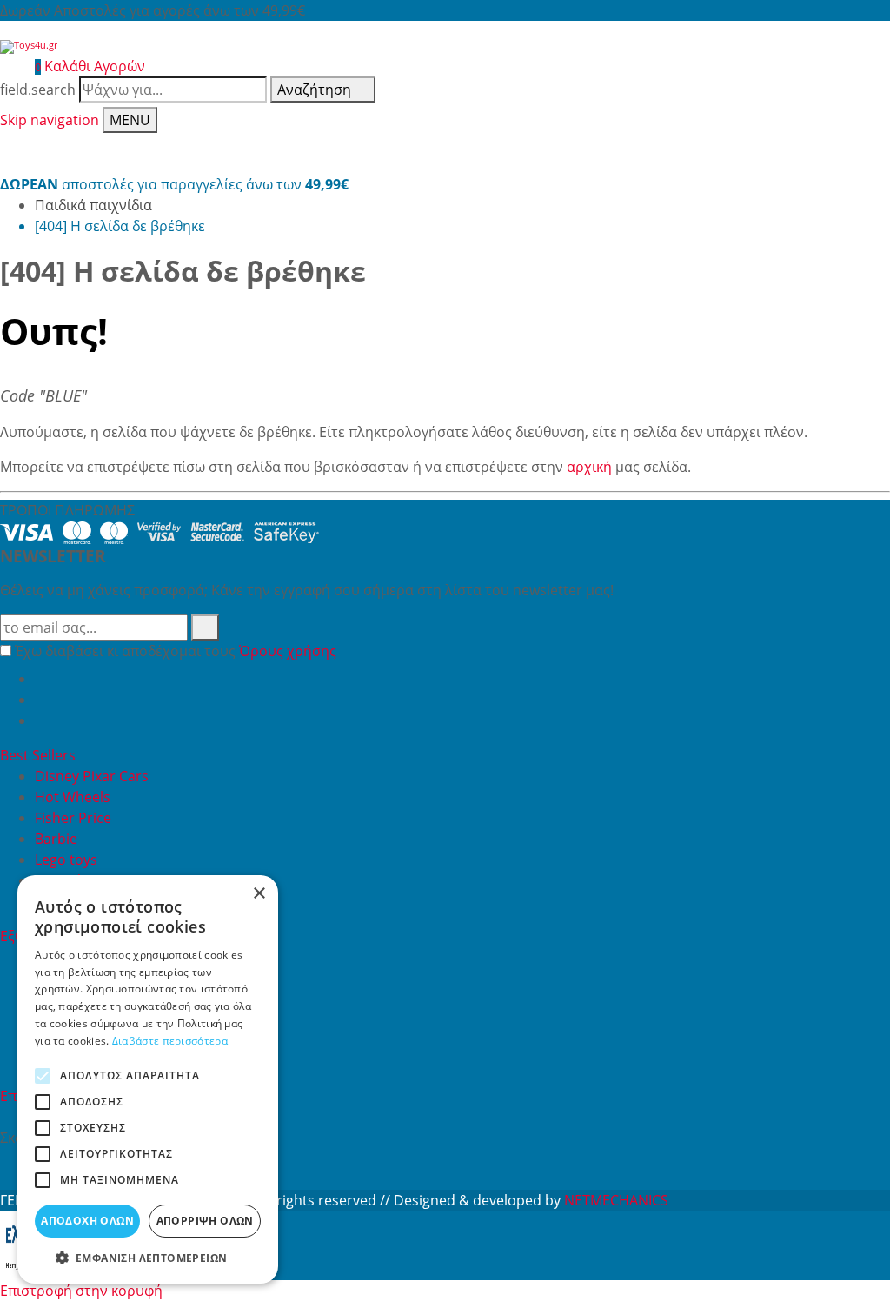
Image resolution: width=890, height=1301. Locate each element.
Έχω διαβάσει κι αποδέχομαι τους (175, 650)
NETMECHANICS (616, 1200)
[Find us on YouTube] (42, 699)
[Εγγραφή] (205, 627)
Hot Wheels (72, 796)
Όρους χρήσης (287, 650)
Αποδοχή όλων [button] (87, 1220)
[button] (148, 1257)
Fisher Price (73, 817)
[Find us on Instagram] (42, 720)
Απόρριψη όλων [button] (205, 1220)
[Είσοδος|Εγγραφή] (8, 66)
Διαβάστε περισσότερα (170, 1040)
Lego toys (66, 859)
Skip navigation (49, 119)
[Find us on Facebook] (42, 678)
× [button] (258, 893)
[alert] (147, 1079)
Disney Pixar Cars (92, 776)
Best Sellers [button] (39, 755)
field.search (38, 89)
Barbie (56, 838)
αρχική (589, 466)
